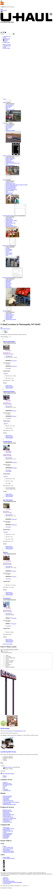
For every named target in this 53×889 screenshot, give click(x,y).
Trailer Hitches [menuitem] (9, 280)
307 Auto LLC (7, 598)
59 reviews (14, 618)
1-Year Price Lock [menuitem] (7, 36)
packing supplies (18, 730)
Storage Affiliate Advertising (9, 858)
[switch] (26, 331)
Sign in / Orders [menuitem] (7, 44)
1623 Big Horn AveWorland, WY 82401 (7, 455)
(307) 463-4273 (9, 613)
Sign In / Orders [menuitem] (6, 42)
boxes (9, 730)
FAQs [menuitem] (7, 108)
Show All (6, 373)
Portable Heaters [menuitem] (9, 317)
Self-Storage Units (7, 803)
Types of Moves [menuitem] (9, 252)
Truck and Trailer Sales (10, 657)
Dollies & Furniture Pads (8, 800)
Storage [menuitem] (4, 179)
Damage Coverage (7, 815)
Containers (15, 155)
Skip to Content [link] (4, 10)
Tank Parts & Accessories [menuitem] (11, 319)
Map (7, 332)
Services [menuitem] (7, 251)
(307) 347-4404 (9, 514)
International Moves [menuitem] (10, 161)
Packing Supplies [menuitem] (9, 219)
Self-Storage (8, 656)
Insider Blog (7, 834)
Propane (9, 310)
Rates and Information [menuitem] (10, 158)
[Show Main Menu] (2, 12)
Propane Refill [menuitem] (9, 313)
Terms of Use (6, 880)
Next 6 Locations (8, 644)
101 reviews (14, 360)
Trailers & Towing (9, 386)
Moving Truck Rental (7, 796)
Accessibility (5, 789)
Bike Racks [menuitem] (8, 282)
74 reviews (14, 410)
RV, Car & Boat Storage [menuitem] (11, 187)
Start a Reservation (9, 125)
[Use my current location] (7, 649)
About (6, 827)
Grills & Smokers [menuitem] (9, 315)
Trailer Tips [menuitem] (8, 107)
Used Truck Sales (6, 813)
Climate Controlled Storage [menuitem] (11, 185)
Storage (8, 179)
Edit (1, 327)
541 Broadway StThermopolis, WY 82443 (8, 353)
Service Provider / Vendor (8, 851)
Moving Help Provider (8, 848)
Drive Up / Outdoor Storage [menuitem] (11, 189)
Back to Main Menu (10, 103)
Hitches (7, 663)
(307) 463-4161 (9, 566)
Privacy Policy (6, 878)
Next (4, 644)
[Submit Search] (14, 34)
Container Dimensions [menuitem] (10, 165)
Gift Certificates (6, 820)
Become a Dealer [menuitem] (6, 38)
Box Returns (8, 664)
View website (8, 452)
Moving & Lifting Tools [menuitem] (11, 222)
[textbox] (14, 649)
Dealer (4, 846)
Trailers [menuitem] (4, 102)
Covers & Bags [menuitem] (9, 221)
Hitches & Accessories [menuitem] (10, 109)
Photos (8, 350)
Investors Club (7, 833)
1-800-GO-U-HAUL (7, 767)
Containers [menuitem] (7, 155)
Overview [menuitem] (8, 248)
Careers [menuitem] (4, 37)
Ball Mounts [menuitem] (8, 281)
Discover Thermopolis (9, 341)
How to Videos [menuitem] (9, 106)
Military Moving (6, 829)
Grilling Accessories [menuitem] (10, 314)
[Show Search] (4, 32)
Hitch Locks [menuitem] (8, 285)
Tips (4, 787)
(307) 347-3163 (9, 406)
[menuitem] (29, 125)
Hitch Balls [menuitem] (8, 284)
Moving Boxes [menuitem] (9, 218)
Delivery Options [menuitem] (9, 159)
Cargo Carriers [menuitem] (9, 283)
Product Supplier (6, 849)
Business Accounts (7, 809)
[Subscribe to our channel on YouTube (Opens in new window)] (4, 870)
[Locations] (5, 32)
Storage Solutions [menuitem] (9, 225)
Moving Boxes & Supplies (8, 814)
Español (4, 776)
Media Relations (6, 835)
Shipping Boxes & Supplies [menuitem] (11, 220)
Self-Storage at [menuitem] (10, 183)
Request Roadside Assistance (8, 773)
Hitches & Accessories (17, 277)
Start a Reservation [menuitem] (9, 105)
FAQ (4, 788)
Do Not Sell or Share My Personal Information (12, 882)
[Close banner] (1, 1)
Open (2, 9)
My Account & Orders (7, 784)
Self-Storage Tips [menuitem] (9, 192)
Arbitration (5, 877)
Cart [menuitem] (5, 41)
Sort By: (2, 336)
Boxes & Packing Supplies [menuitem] (8, 215)
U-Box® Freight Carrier (8, 847)
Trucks (6, 655)
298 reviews (14, 462)
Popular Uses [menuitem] (8, 160)
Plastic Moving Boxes (10, 667)
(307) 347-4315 (9, 457)
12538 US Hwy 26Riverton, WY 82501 (7, 564)
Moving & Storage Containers (11, 802)
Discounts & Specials (7, 821)
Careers (4, 832)
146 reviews (14, 519)
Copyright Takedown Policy (9, 881)
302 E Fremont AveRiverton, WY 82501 (7, 611)
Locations (6, 883)
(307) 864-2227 (9, 356)
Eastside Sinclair (7, 441)
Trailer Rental (6, 798)
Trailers (8, 102)
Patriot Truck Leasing (7, 819)
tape (12, 730)
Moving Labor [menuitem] (6, 245)
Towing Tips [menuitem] (8, 127)
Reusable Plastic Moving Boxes (9, 804)
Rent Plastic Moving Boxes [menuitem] (11, 226)
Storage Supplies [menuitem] (9, 194)
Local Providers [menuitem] (9, 249)
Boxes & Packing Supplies (20, 215)
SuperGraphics (6, 836)
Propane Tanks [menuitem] (9, 318)
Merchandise (5, 837)
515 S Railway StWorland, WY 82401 (7, 403)
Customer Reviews (7, 790)
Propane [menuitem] (5, 310)
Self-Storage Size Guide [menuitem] (11, 188)
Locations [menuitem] (6, 39)
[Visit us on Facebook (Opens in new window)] (4, 861)
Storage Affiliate (6, 857)
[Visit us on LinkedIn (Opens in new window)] (4, 867)
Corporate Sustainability (8, 830)
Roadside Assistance (7, 783)
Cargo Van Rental (6, 797)
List (6, 331)
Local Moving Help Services (8, 751)
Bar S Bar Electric (8, 500)
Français (5, 775)
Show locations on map (5, 328)
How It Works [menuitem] (9, 250)
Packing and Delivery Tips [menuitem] (13, 163)
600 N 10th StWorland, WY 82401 (7, 512)
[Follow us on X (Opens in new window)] (4, 869)
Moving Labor (12, 245)
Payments (5, 785)
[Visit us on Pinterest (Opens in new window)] (4, 865)
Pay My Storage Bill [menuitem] (10, 190)
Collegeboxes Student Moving (9, 818)
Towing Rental (6, 799)
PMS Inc (5, 552)
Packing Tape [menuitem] (8, 224)
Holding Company (8, 828)
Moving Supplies (9, 387)
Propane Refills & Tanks (8, 816)
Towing (5, 122)
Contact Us (5, 782)
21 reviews (14, 571)
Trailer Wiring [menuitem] (8, 287)
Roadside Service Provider (8, 852)
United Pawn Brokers (9, 391)
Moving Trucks (9, 385)
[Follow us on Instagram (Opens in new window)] (4, 863)
